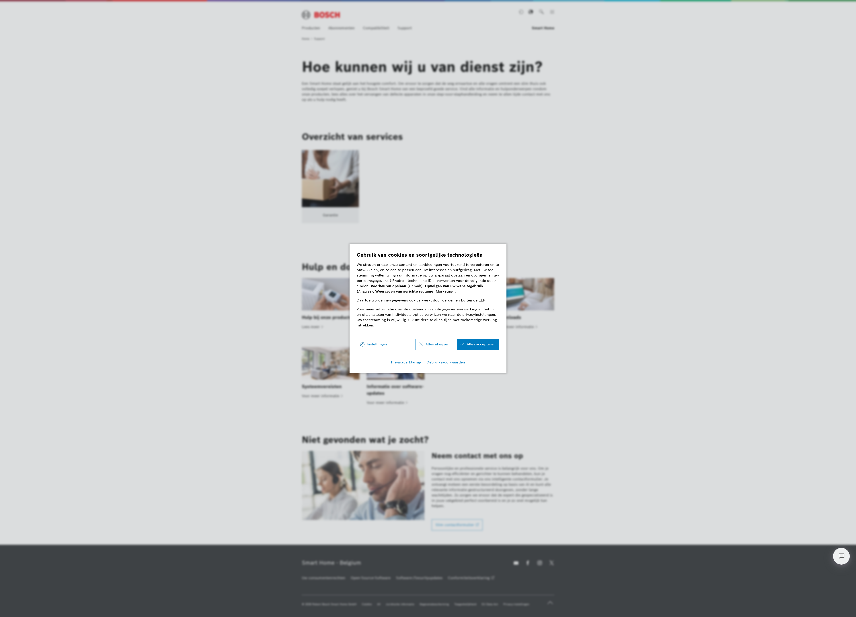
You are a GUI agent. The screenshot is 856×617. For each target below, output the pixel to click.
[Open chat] (841, 556)
